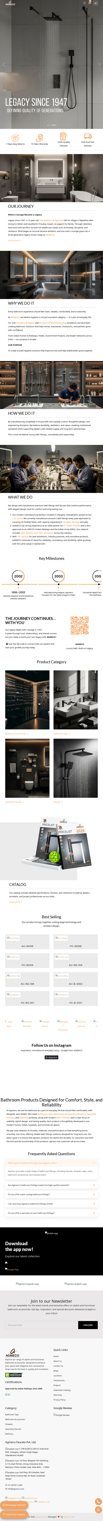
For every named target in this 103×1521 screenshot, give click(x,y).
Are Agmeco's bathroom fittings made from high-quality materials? (38, 1185)
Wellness (23, 1117)
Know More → (14, 240)
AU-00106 (27, 946)
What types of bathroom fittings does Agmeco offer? (32, 1163)
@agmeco (52, 1057)
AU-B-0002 (75, 983)
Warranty (58, 1395)
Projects (57, 1385)
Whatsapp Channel (15, 1505)
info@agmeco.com (16, 1489)
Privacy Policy (59, 1399)
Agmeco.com (41, 1516)
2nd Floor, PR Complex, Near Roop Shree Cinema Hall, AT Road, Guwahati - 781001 (25, 1475)
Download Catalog (15, 1514)
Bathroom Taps (45, 1114)
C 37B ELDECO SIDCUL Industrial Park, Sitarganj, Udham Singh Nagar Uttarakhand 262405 (27, 1452)
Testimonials (59, 1380)
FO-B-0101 (75, 1002)
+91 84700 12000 (15, 1485)
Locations (58, 1375)
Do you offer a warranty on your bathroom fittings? (31, 1213)
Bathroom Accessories (65, 1114)
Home (56, 1356)
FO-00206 (76, 946)
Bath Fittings (63, 1117)
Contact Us (58, 1366)
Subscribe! (88, 1325)
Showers (81, 1114)
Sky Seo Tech (69, 1516)
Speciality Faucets (13, 1429)
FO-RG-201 (27, 1002)
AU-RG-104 (75, 965)
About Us (58, 1361)
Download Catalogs (62, 1390)
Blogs (56, 1370)
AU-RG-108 (27, 983)
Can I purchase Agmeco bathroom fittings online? (30, 1203)
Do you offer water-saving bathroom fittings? (29, 1194)
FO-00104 (27, 965)
